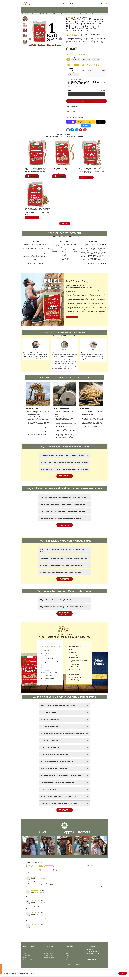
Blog (67, 962)
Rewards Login (48, 951)
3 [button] (64, 934)
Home (23, 13)
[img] (34, 877)
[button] (70, 17)
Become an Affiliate (49, 957)
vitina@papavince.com (93, 959)
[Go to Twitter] (77, 129)
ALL (24, 948)
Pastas (24, 953)
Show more (64, 223)
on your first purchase (64, 476)
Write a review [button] (89, 865)
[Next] (25, 43)
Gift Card (25, 962)
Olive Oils (25, 951)
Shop (52, 3)
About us (65, 3)
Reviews (68, 953)
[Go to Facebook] (68, 129)
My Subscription (74, 3)
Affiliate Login (48, 955)
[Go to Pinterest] (80, 129)
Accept (122, 973)
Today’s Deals (69, 948)
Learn (57, 3)
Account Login (48, 948)
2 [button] (62, 934)
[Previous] (25, 17)
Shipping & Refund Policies (73, 964)
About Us (68, 957)
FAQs (67, 955)
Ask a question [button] (98, 865)
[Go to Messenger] (72, 129)
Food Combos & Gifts (28, 960)
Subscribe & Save (70, 951)
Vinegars (25, 957)
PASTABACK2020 (28, 13)
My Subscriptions (48, 953)
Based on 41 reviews (31, 866)
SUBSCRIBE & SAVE (86, 93)
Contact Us (68, 960)
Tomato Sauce (26, 955)
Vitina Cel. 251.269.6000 (93, 957)
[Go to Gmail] (85, 129)
